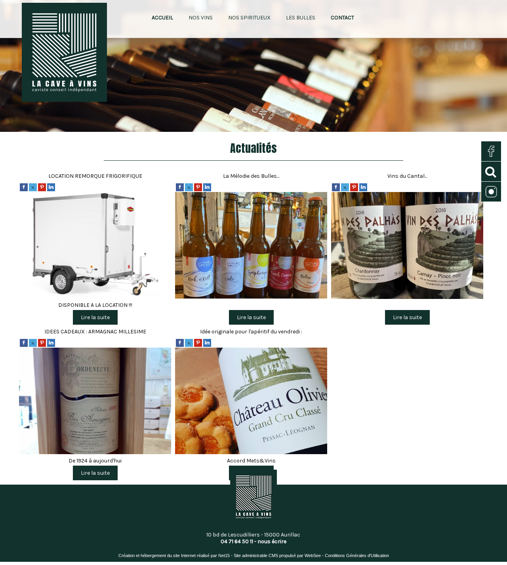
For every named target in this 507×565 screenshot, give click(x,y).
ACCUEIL (162, 17)
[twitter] (33, 187)
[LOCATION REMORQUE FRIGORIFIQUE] (95, 246)
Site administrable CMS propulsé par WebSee (277, 555)
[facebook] (24, 187)
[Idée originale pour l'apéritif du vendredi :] (251, 402)
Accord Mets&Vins (251, 460)
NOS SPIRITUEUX (249, 17)
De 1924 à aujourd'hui (95, 460)
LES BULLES (300, 17)
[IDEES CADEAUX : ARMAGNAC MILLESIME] (95, 402)
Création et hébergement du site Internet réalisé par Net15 (174, 555)
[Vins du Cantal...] (407, 246)
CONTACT (342, 17)
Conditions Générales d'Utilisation (357, 555)
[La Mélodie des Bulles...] (251, 246)
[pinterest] (42, 187)
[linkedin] (51, 187)
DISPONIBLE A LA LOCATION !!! (95, 305)
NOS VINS (201, 17)
